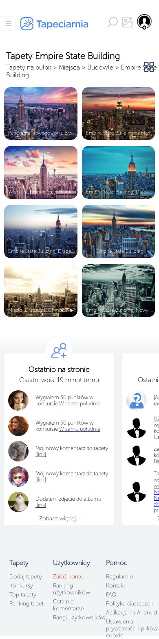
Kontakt (115, 585)
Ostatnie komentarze (68, 605)
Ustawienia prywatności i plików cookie (132, 628)
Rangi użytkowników (79, 617)
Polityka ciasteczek (129, 603)
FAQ (111, 594)
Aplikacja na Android (131, 612)
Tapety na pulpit (28, 67)
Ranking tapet (26, 603)
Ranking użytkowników (71, 589)
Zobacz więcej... (59, 518)
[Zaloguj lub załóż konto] (145, 22)
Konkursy (21, 585)
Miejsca (69, 67)
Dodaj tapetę (25, 576)
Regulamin (119, 576)
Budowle (100, 67)
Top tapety (22, 594)
